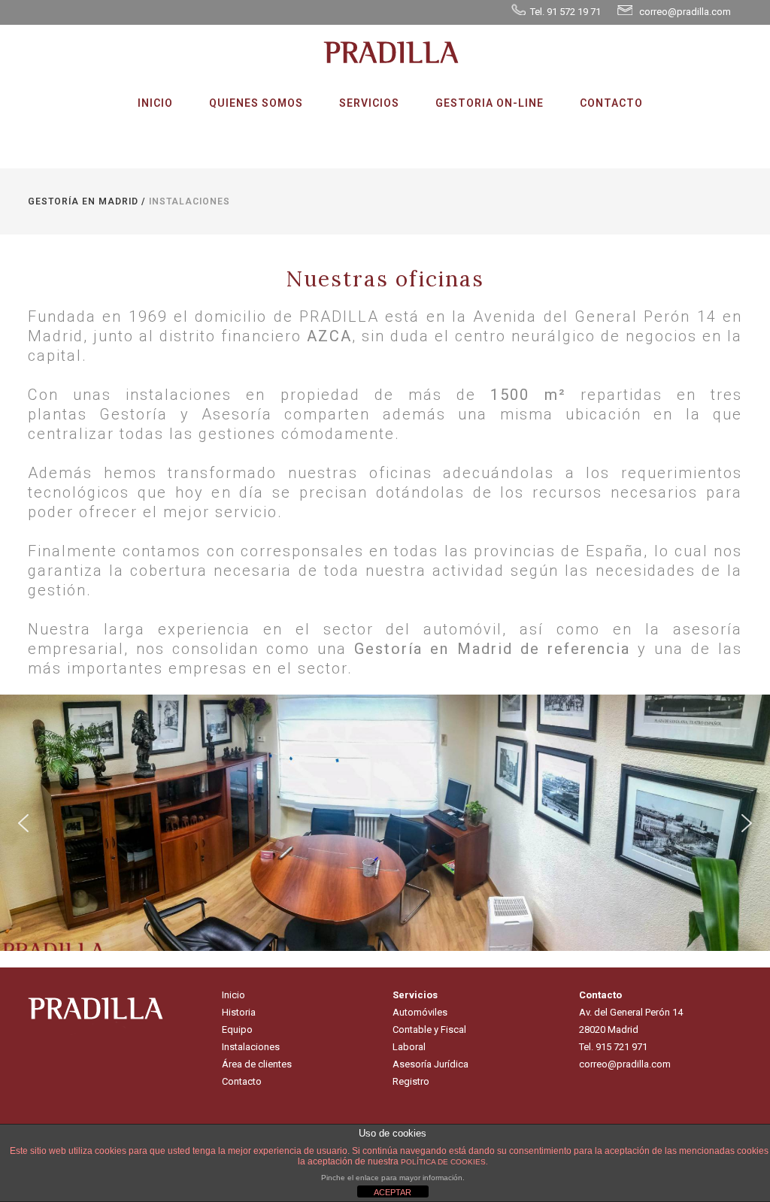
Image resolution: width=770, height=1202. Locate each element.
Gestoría (133, 414)
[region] (385, 823)
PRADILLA (339, 316)
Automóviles (420, 1012)
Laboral (409, 1046)
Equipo (237, 1029)
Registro (411, 1081)
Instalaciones (251, 1046)
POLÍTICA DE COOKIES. (444, 1162)
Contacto (242, 1081)
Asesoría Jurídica (430, 1064)
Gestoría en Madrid (83, 201)
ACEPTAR (392, 1192)
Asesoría (237, 414)
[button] (23, 823)
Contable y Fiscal (429, 1029)
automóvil (462, 629)
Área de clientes (257, 1064)
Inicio (233, 995)
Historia (239, 1012)
